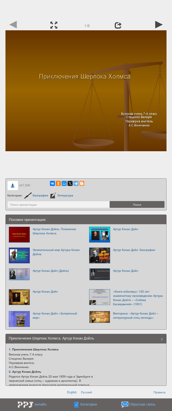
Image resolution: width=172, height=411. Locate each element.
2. (10, 371)
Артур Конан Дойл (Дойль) (51, 270)
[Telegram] (75, 183)
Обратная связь (142, 404)
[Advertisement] (86, 9)
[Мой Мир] (64, 183)
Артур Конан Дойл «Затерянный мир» (55, 315)
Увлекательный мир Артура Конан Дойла (56, 252)
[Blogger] (81, 183)
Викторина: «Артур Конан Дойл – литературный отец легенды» (135, 315)
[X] (70, 183)
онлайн (40, 404)
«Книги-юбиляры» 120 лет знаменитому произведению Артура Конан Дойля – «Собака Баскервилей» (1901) (138, 297)
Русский (86, 392)
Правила (159, 392)
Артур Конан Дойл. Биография (134, 250)
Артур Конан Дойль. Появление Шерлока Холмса (54, 231)
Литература (65, 195)
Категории (88, 404)
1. (10, 349)
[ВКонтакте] (52, 183)
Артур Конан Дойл (125, 229)
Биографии (40, 195)
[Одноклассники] (58, 183)
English (72, 392)
